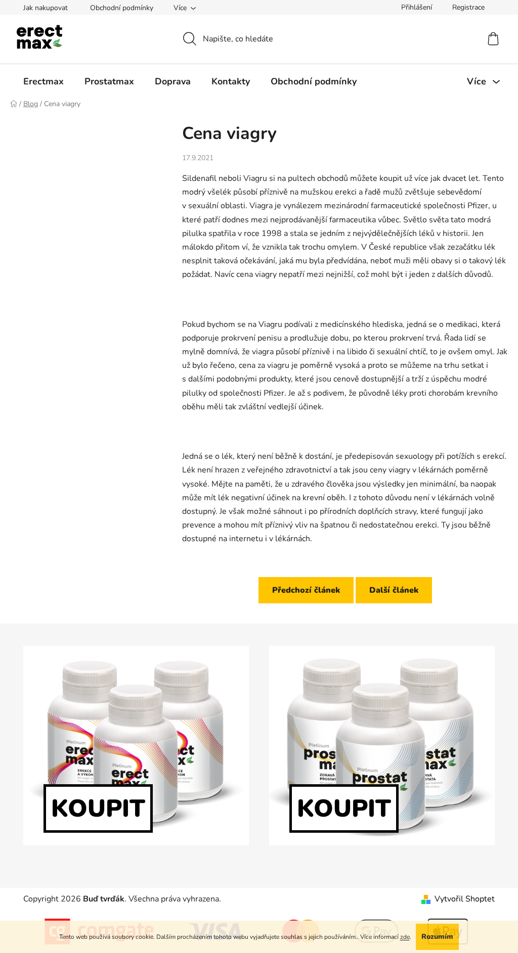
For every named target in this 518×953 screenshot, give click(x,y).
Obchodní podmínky (121, 8)
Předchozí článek (306, 590)
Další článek (393, 590)
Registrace (468, 7)
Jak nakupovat (45, 8)
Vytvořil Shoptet (465, 898)
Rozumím (437, 936)
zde (405, 937)
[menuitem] (43, 81)
